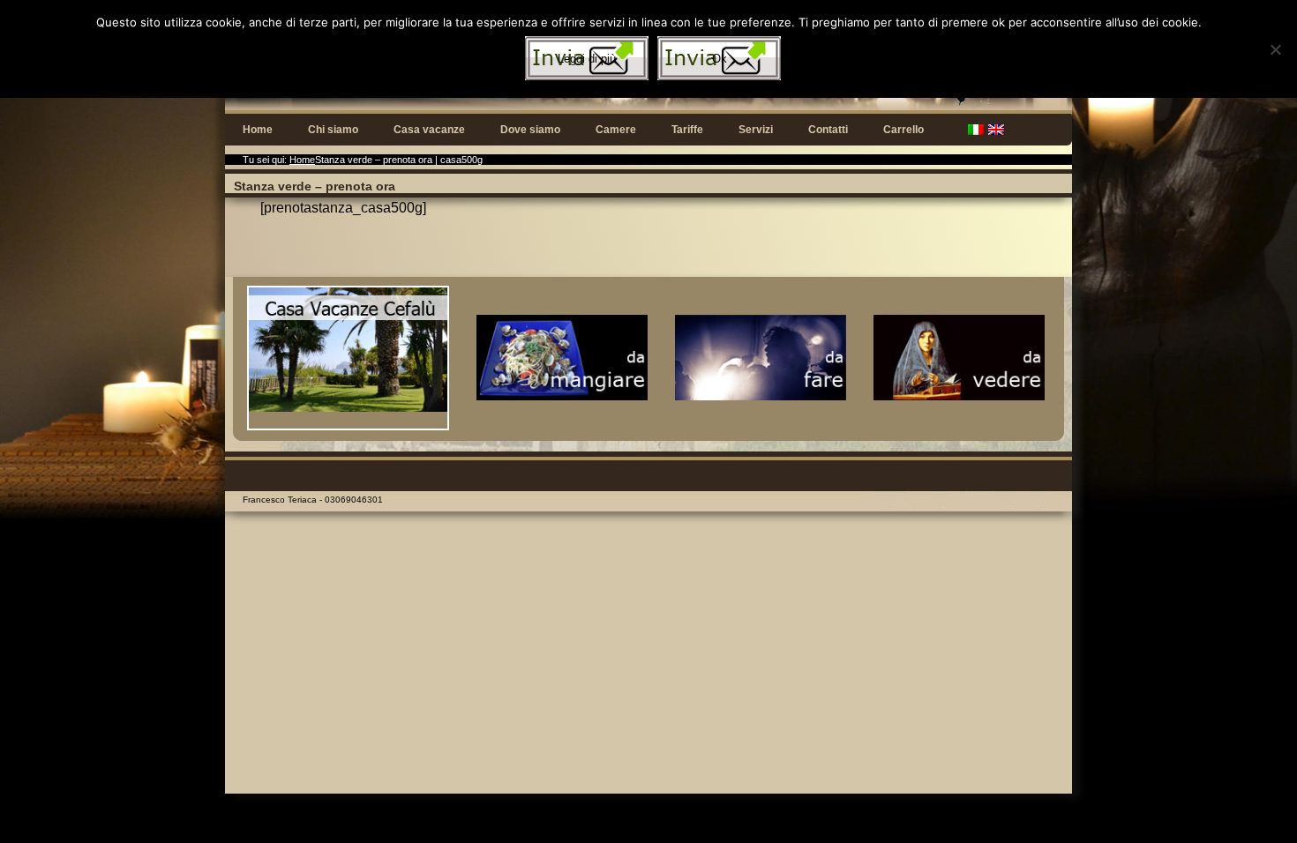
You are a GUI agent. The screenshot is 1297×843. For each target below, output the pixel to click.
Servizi (755, 129)
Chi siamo (333, 129)
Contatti (828, 129)
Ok (719, 58)
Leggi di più (587, 58)
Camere (616, 129)
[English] (996, 129)
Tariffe (687, 129)
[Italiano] (976, 129)
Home (258, 129)
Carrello (903, 129)
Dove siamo (530, 129)
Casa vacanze (429, 129)
